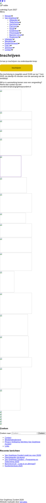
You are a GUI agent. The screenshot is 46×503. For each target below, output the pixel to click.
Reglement (14, 37)
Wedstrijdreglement (13, 440)
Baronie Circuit (15, 35)
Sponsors (9, 48)
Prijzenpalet (14, 33)
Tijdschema (14, 22)
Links (7, 446)
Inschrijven (14, 24)
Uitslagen (9, 39)
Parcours (13, 26)
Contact (8, 50)
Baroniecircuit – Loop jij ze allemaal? (20, 464)
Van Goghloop (11, 18)
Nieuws (8, 16)
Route (12, 29)
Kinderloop (14, 31)
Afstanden (13, 20)
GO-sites (23, 502)
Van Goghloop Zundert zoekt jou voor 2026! (23, 455)
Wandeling (9, 41)
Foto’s (7, 45)
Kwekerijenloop (11, 43)
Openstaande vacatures (15, 457)
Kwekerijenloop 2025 (14, 466)
